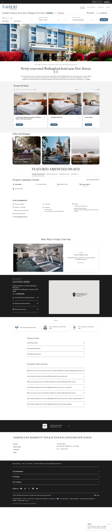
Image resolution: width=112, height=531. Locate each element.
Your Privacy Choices (63, 498)
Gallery (108, 7)
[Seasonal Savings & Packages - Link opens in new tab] (56, 150)
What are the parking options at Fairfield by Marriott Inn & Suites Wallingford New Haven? (51, 382)
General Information (32, 343)
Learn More (80, 262)
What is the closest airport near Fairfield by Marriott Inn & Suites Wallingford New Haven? (51, 393)
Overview (82, 7)
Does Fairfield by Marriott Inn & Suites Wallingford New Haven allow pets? (47, 376)
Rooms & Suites (17, 446)
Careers (24, 498)
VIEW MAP (91, 13)
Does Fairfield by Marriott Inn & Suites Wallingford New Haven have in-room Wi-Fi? (49, 387)
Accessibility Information (33, 348)
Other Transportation (20, 309)
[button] (97, 2)
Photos (15, 452)
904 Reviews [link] (61, 13)
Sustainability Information (34, 354)
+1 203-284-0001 (103, 13)
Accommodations (91, 7)
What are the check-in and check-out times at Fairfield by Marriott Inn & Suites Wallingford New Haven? (55, 370)
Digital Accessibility (74, 498)
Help (27, 500)
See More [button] (87, 79)
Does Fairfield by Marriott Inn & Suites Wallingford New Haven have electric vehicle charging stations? (55, 398)
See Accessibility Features (21, 216)
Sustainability (18, 184)
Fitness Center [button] (85, 184)
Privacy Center (52, 498)
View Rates (19, 124)
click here (103, 527)
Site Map (14, 500)
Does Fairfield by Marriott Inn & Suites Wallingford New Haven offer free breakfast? (49, 404)
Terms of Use (31, 498)
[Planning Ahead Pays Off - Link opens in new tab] (85, 150)
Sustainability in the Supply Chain (87, 498)
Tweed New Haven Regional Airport (24, 297)
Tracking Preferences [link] (17, 498)
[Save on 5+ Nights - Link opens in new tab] (27, 150)
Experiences (101, 7)
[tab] (38, 174)
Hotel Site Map (21, 500)
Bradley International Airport (22, 303)
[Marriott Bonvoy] (106, 2)
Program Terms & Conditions (41, 498)
